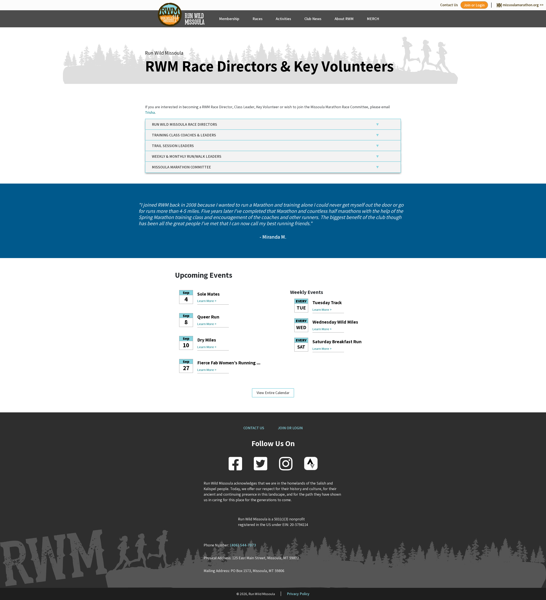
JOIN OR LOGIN (290, 427)
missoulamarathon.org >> (523, 4)
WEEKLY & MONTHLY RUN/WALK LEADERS (186, 156)
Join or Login (474, 5)
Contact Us (449, 4)
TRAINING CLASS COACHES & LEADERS (184, 135)
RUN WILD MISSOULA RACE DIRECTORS (184, 124)
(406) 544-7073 (243, 545)
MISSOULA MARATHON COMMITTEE (181, 167)
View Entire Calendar (273, 392)
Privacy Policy (298, 593)
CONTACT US (253, 427)
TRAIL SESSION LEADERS (173, 145)
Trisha (150, 112)
